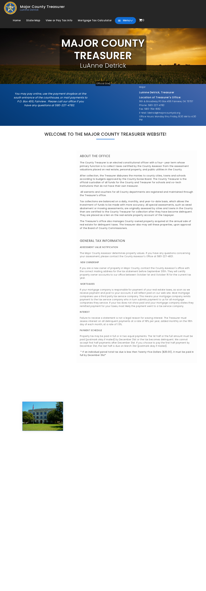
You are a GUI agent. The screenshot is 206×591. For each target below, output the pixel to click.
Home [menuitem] (17, 20)
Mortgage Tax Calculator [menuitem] (95, 20)
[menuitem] (141, 20)
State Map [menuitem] (33, 20)
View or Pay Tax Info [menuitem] (59, 20)
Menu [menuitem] (126, 20)
